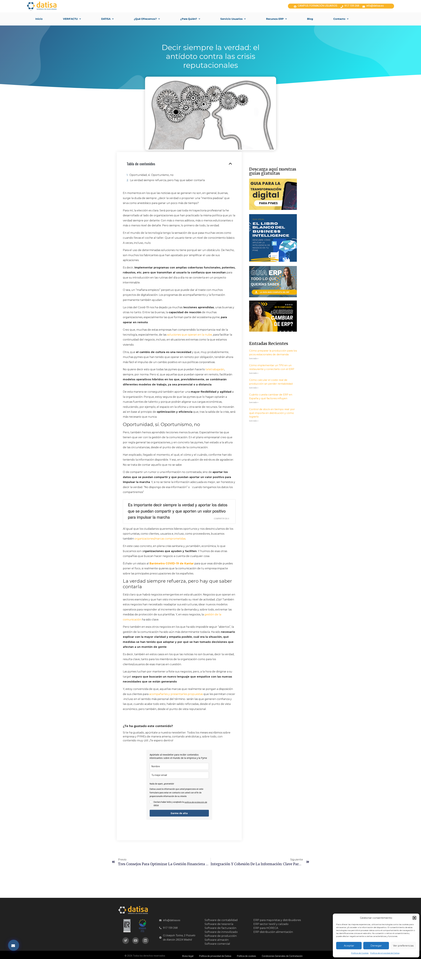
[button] (414, 918)
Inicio (39, 18)
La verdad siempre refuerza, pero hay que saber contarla (167, 180)
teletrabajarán (215, 369)
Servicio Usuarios (231, 18)
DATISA (106, 18)
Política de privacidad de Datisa (384, 953)
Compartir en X (221, 518)
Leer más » (253, 358)
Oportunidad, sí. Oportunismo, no (151, 175)
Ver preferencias (403, 945)
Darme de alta (179, 813)
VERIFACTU (70, 18)
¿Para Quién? (188, 18)
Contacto (339, 18)
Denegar (376, 945)
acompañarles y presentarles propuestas (176, 694)
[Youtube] (135, 940)
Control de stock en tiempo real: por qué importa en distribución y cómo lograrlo (272, 413)
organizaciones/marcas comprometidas (160, 538)
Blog (310, 18)
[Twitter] (125, 940)
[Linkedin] (145, 940)
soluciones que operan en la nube (189, 334)
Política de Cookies (360, 953)
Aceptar (349, 945)
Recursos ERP (275, 18)
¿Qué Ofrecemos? (145, 18)
